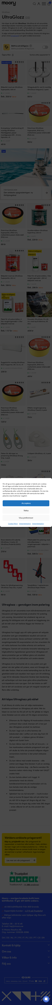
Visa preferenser (26, 518)
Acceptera (26, 503)
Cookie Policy (13, 524)
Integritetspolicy (25, 524)
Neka (26, 510)
